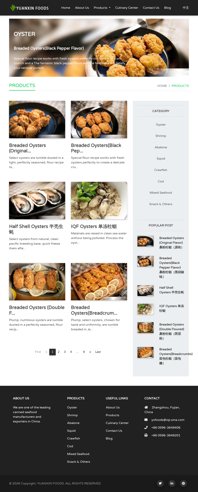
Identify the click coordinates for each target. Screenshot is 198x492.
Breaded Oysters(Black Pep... (96, 148)
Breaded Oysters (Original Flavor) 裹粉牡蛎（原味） (171, 242)
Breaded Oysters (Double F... (37, 310)
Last (98, 352)
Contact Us (151, 8)
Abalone (161, 147)
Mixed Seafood (161, 193)
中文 (186, 8)
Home (65, 8)
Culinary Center (126, 8)
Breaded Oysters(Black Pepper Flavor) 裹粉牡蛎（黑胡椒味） (171, 267)
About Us (82, 8)
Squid (161, 159)
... (77, 352)
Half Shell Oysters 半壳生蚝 (36, 229)
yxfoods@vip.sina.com (167, 420)
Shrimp (160, 136)
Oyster (161, 125)
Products (100, 8)
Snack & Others (160, 204)
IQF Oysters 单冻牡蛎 (94, 226)
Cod (161, 181)
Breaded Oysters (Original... (27, 148)
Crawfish (160, 170)
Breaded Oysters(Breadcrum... (94, 310)
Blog (167, 8)
